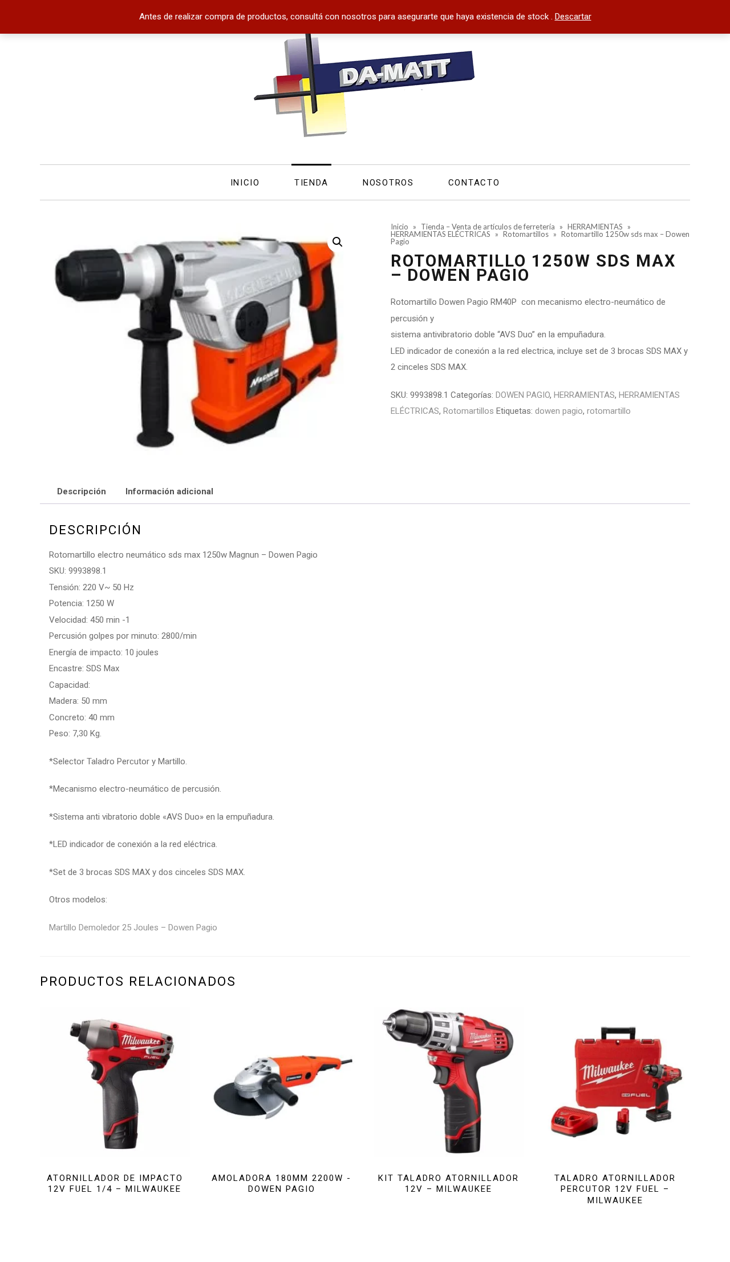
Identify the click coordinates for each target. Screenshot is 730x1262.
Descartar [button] (573, 16)
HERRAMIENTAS (584, 395)
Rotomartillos (468, 411)
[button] (337, 242)
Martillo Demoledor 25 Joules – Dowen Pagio (133, 927)
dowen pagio (559, 411)
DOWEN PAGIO (523, 395)
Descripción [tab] (81, 491)
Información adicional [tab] (169, 491)
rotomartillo (609, 411)
